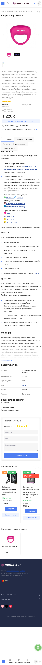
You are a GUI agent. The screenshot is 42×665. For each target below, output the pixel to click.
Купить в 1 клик (10, 515)
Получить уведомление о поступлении (21, 121)
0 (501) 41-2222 (29, 130)
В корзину (10, 509)
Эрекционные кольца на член (24, 11)
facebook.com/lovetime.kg (15, 207)
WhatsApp (10, 198)
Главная (3, 11)
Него (24, 385)
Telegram (20, 198)
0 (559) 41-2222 (11, 216)
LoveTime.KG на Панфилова (27, 169)
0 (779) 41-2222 (11, 219)
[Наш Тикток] (6, 606)
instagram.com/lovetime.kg (16, 204)
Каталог (10, 11)
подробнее (5, 360)
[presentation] (5, 35)
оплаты (36, 273)
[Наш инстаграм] (2, 606)
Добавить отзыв (21, 455)
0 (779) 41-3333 (11, 222)
